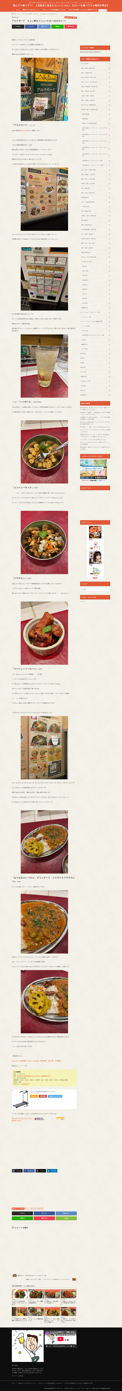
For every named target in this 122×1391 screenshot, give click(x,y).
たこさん (15, 1365)
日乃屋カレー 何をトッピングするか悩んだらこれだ (95, 427)
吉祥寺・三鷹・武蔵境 (88, 215)
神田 (85, 119)
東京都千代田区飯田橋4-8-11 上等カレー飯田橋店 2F (33, 1076)
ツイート (82, 601)
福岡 (84, 289)
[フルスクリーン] (74, 1346)
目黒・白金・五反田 (88, 193)
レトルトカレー (85, 317)
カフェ (83, 372)
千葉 (84, 275)
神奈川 (85, 271)
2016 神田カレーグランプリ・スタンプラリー (95, 135)
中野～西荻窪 (86, 211)
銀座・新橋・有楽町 (88, 68)
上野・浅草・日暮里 (88, 170)
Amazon (34, 1096)
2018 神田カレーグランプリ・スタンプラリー (95, 148)
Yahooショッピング (55, 1096)
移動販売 (84, 307)
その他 (84, 303)
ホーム (18, 9)
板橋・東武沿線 (86, 225)
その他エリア (86, 261)
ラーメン (85, 326)
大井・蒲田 (85, 188)
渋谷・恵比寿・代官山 (88, 77)
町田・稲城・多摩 (87, 248)
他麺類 (84, 344)
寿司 (82, 367)
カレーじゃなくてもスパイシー (90, 312)
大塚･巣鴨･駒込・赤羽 (88, 229)
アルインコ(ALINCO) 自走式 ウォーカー (42, 1091)
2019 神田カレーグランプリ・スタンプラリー (95, 155)
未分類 (83, 395)
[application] (60, 1339)
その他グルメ (85, 381)
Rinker (36, 1093)
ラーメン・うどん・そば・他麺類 (91, 321)
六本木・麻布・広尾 (87, 96)
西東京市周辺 (85, 252)
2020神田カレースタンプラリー (92, 160)
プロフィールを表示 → (18, 1376)
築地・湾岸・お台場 (88, 179)
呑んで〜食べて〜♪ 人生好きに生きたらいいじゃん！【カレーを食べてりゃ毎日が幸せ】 (61, 5)
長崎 (84, 298)
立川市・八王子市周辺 (88, 257)
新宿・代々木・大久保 (89, 82)
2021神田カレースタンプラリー (92, 165)
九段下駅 (50, 1061)
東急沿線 (85, 197)
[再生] (47, 1346)
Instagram (24, 1084)
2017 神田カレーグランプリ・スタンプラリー (95, 142)
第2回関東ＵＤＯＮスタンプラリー (93, 335)
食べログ (23, 130)
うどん (84, 330)
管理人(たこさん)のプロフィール (31, 9)
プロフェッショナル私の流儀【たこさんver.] (53, 9)
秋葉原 (85, 114)
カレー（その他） (34, 1061)
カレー (28, 1208)
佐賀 (84, 294)
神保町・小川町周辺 (89, 123)
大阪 (84, 284)
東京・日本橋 (86, 73)
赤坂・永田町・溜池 (88, 100)
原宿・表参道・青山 (88, 91)
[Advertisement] (33, 34)
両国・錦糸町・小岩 (88, 174)
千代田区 (34, 1208)
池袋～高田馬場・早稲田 (89, 86)
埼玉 (84, 266)
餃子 (82, 353)
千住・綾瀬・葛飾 (87, 234)
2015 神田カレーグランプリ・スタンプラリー (95, 129)
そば (83, 340)
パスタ (84, 349)
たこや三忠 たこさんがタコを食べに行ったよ (93, 439)
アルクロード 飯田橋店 (19, 1061)
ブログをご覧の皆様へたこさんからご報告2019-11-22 (82, 9)
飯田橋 (41, 1208)
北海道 (85, 280)
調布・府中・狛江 (87, 243)
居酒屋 (83, 376)
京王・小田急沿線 (87, 202)
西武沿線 (84, 220)
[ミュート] (71, 1346)
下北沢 (85, 206)
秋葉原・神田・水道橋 (89, 109)
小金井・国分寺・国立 (88, 238)
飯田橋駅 (43, 1061)
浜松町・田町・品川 (88, 183)
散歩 (82, 390)
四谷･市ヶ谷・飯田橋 (19, 1208)
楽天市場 (42, 1096)
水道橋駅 (58, 1061)
